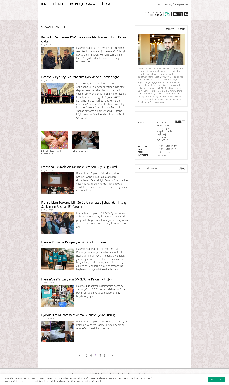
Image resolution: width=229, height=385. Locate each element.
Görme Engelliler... (80, 151)
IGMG (45, 4)
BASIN (83, 373)
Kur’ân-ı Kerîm (97, 373)
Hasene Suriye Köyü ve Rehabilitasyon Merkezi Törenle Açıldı (80, 77)
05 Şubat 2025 (47, 170)
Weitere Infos (99, 381)
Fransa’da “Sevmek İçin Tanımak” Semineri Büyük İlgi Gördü (79, 167)
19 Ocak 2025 (47, 245)
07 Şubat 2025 (47, 44)
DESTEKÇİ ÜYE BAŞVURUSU (176, 4)
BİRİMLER (59, 4)
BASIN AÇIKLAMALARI (83, 4)
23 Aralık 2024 (47, 318)
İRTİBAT (158, 4)
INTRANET (142, 373)
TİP (152, 373)
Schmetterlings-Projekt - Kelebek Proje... (51, 152)
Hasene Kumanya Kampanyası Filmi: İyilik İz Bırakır (74, 242)
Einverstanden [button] (216, 379)
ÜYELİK (131, 373)
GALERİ (111, 373)
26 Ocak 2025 (47, 210)
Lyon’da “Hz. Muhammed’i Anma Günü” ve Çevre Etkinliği (78, 315)
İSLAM (106, 4)
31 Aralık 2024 (47, 282)
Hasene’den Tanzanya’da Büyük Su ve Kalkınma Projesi (76, 279)
